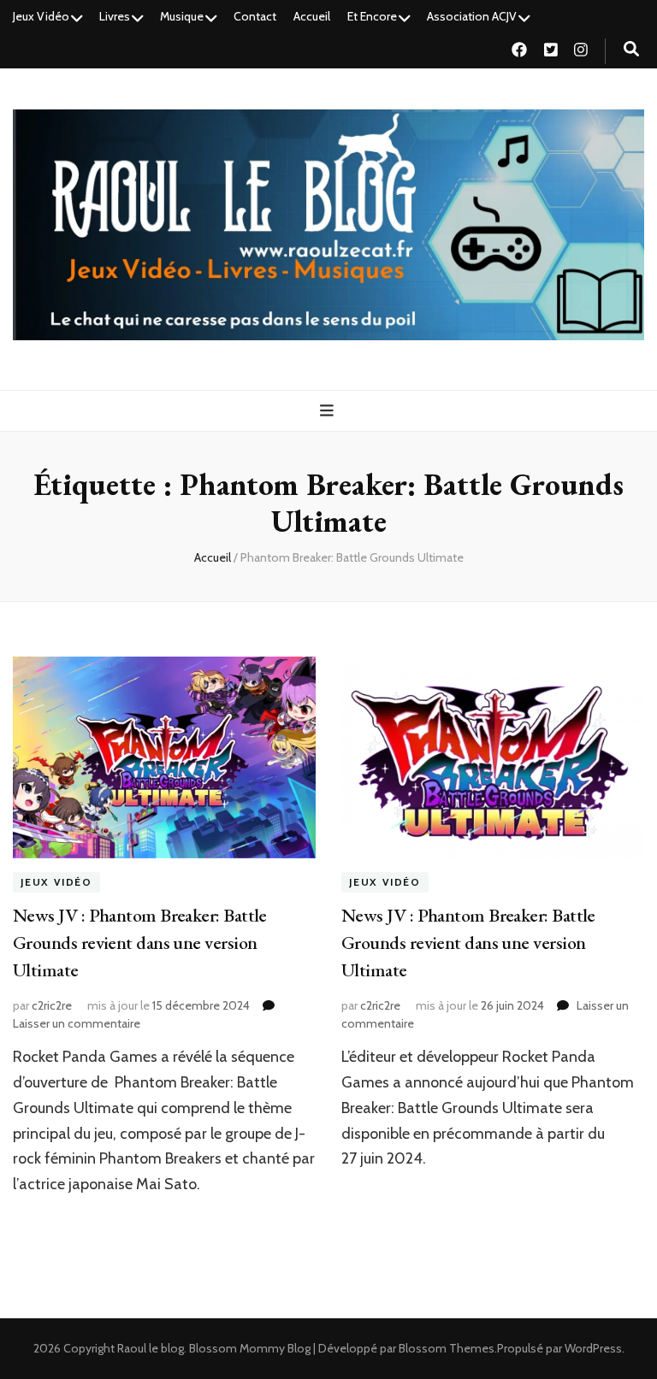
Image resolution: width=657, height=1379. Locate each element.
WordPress (593, 1348)
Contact (255, 16)
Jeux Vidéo (41, 16)
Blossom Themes (446, 1348)
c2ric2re (52, 1005)
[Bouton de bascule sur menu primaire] (329, 411)
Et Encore (372, 16)
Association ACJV (472, 16)
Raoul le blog (150, 1348)
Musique (182, 16)
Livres (114, 16)
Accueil (311, 16)
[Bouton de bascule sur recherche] (631, 49)
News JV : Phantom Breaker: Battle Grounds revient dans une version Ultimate (140, 942)
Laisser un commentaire (76, 1023)
